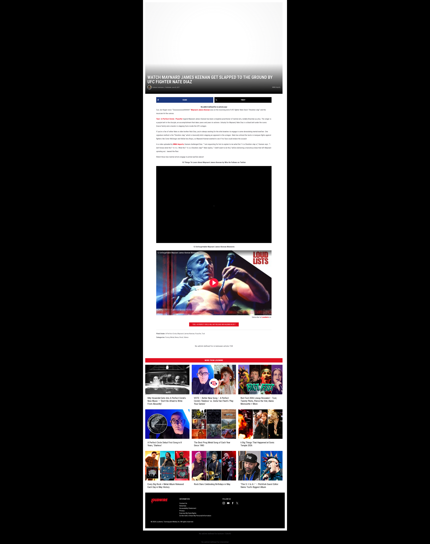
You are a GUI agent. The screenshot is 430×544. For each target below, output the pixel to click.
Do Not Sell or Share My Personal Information (195, 516)
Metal (172, 337)
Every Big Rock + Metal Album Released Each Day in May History (165, 485)
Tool (158, 119)
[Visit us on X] (238, 503)
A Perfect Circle (167, 119)
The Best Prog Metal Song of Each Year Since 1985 (212, 444)
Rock (181, 337)
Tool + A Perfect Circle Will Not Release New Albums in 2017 (213, 324)
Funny (167, 337)
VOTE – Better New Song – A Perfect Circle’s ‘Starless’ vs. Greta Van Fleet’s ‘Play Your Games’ (213, 401)
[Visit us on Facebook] (233, 503)
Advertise (182, 506)
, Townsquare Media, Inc (171, 522)
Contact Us (183, 503)
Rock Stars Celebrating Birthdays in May (212, 484)
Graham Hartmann (158, 87)
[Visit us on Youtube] (229, 503)
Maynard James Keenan (200, 110)
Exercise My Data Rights (187, 513)
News (177, 337)
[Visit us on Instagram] (224, 503)
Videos (186, 337)
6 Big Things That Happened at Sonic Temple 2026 (257, 444)
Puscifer (179, 119)
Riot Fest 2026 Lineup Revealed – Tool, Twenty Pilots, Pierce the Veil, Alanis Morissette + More (259, 401)
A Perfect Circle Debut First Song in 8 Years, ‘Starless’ (164, 444)
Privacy (182, 511)
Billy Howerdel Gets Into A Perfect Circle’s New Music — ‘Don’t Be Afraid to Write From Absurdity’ (166, 401)
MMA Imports (178, 144)
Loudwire (265, 317)
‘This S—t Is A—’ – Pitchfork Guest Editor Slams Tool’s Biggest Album (259, 485)
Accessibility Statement (187, 508)
